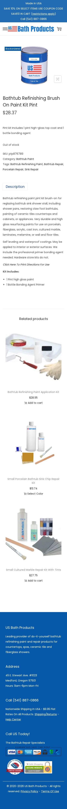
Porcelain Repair (13, 169)
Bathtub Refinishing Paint (26, 164)
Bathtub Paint (25, 159)
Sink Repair (32, 169)
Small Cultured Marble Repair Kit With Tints (33, 570)
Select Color (35, 494)
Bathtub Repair (53, 164)
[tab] (33, 186)
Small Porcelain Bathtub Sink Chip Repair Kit (33, 481)
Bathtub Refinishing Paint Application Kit (33, 392)
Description (15, 186)
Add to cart (35, 403)
